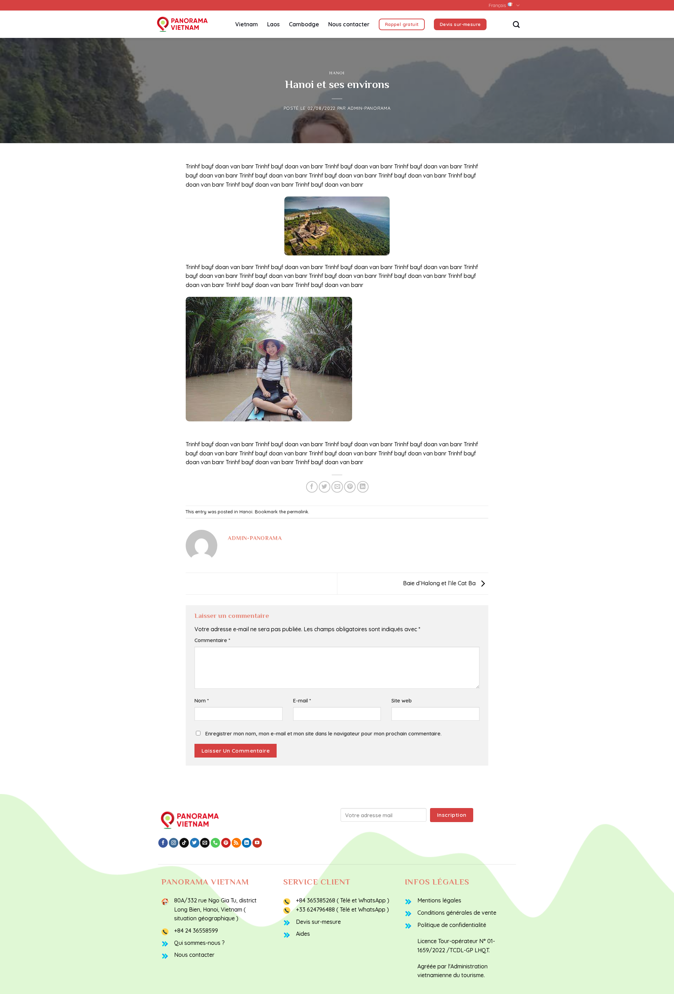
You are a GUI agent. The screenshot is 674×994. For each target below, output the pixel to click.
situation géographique (204, 918)
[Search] (516, 24)
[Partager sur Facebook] (312, 487)
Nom (201, 701)
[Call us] (215, 843)
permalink (297, 511)
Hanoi (336, 72)
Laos (273, 24)
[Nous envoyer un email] (205, 843)
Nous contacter (349, 24)
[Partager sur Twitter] (324, 487)
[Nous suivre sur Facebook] (163, 843)
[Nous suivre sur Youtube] (257, 843)
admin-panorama (369, 108)
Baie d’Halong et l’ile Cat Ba (440, 583)
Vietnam (246, 24)
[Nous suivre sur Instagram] (173, 843)
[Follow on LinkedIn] (246, 843)
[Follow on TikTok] (184, 843)
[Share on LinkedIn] (363, 487)
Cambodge (304, 24)
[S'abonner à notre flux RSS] (236, 843)
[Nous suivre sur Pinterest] (226, 843)
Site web (401, 701)
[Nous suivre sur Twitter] (194, 843)
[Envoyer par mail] (337, 487)
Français (497, 5)
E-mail (302, 701)
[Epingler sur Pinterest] (350, 487)
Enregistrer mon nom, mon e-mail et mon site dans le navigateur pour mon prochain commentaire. (323, 734)
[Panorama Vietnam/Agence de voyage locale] (189, 24)
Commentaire (212, 640)
